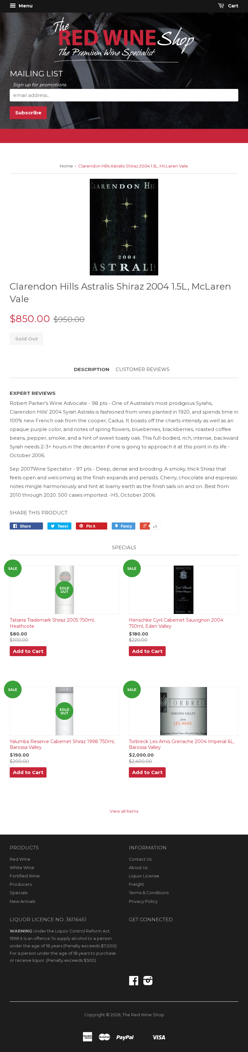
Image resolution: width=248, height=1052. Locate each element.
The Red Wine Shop (143, 1014)
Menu (25, 6)
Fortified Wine (25, 876)
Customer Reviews (143, 369)
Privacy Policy (143, 901)
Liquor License (144, 876)
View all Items (124, 811)
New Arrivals (22, 901)
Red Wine (20, 859)
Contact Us (140, 859)
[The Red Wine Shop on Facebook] (134, 982)
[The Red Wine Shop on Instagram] (148, 982)
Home (66, 165)
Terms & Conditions (149, 892)
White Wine (22, 867)
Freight (136, 884)
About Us (138, 867)
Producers (21, 884)
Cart (232, 6)
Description (91, 369)
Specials (18, 892)
